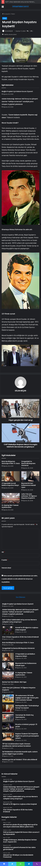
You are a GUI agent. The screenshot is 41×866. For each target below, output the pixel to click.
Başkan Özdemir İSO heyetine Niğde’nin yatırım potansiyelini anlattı (27, 736)
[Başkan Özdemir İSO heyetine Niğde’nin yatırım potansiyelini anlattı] (8, 737)
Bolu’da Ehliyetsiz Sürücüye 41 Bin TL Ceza (11, 462)
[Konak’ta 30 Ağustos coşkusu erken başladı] (8, 630)
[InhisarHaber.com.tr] (20, 6)
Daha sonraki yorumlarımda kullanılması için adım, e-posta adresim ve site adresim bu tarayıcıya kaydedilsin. (20, 579)
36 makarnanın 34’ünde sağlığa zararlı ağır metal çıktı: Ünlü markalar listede (27, 698)
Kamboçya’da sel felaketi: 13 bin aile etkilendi (19, 759)
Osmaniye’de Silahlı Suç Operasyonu (24, 716)
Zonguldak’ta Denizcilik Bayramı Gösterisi (28, 463)
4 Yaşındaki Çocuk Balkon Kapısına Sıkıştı (10, 484)
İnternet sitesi (6, 568)
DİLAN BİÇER (9, 31)
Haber (13, 14)
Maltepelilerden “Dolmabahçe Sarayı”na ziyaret (27, 707)
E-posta (5, 560)
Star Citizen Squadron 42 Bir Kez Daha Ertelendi (20, 637)
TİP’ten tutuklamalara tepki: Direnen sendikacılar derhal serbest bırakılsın (16, 745)
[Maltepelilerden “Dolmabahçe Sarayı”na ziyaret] (8, 708)
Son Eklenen (20, 597)
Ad (3, 552)
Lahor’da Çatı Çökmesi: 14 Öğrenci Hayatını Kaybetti (29, 496)
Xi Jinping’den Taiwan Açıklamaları (10, 506)
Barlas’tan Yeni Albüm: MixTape (14, 682)
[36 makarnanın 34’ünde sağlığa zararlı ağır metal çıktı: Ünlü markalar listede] (8, 698)
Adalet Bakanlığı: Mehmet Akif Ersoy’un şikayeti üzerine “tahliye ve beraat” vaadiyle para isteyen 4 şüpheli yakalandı (20, 101)
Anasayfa (6, 14)
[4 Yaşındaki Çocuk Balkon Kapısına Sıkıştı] (11, 476)
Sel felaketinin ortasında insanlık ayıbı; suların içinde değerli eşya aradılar (20, 753)
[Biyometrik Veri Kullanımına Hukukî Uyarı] (30, 476)
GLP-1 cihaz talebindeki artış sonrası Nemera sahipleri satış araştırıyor (19, 621)
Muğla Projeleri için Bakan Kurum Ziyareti (17, 91)
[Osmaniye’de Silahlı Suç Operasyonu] (8, 718)
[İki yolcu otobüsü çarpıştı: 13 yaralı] (8, 727)
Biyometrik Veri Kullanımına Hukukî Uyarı (28, 485)
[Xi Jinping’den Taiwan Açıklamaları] (11, 498)
